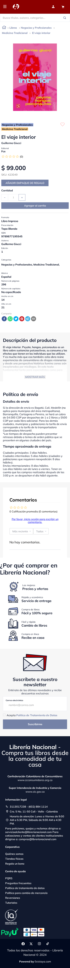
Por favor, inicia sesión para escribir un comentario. (35, 520)
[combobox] (35, 18)
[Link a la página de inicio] (4, 28)
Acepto (32, 715)
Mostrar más (35, 377)
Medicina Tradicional (15, 33)
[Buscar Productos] (65, 18)
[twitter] (16, 319)
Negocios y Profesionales (36, 27)
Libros (13, 27)
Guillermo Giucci (11, 143)
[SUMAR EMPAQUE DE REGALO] (25, 183)
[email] (33, 319)
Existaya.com (43, 961)
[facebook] (4, 319)
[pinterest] (21, 319)
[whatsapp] (10, 319)
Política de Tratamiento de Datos (36, 715)
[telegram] (27, 319)
